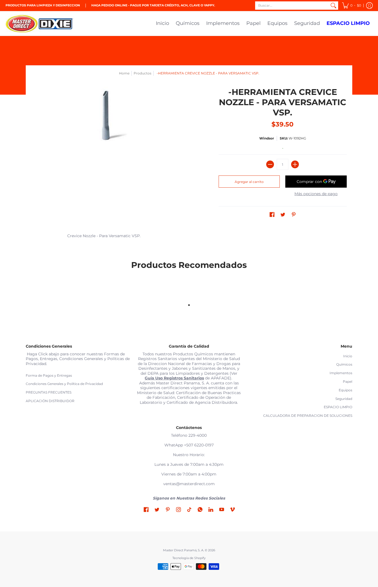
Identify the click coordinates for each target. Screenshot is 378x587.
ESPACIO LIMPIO (338, 407)
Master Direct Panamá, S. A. (183, 550)
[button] (352, 5)
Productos (142, 73)
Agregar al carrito (249, 182)
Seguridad (343, 399)
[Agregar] (295, 164)
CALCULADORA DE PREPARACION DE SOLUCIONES (307, 415)
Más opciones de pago (316, 194)
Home (124, 73)
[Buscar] (333, 5)
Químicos (344, 364)
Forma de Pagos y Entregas (49, 375)
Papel (347, 381)
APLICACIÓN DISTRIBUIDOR (50, 401)
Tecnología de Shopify (189, 558)
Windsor (266, 138)
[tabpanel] (189, 237)
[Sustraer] (270, 164)
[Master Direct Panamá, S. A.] (40, 23)
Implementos (341, 373)
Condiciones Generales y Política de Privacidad (64, 384)
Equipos (345, 390)
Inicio (347, 356)
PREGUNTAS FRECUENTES (48, 392)
